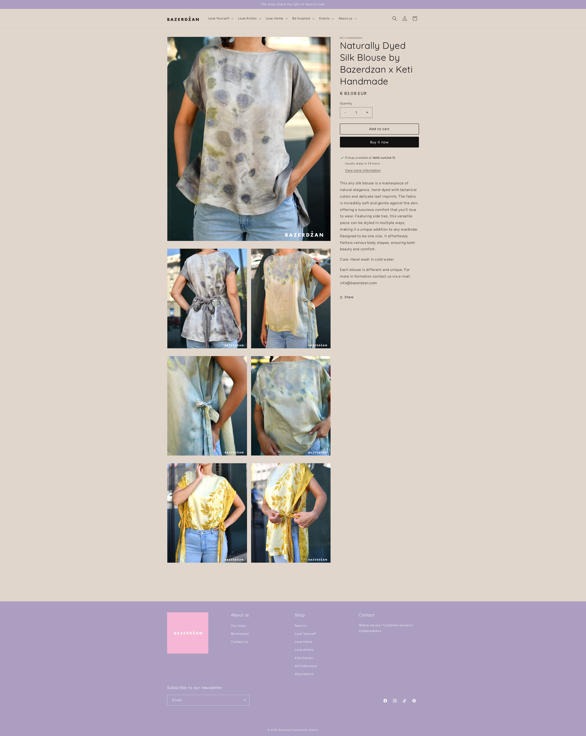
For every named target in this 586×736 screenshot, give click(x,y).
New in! (301, 626)
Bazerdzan (285, 729)
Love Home (303, 642)
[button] (221, 18)
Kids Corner (304, 658)
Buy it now (379, 142)
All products (304, 674)
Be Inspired (240, 634)
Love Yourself (305, 634)
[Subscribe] (244, 700)
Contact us (239, 642)
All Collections (306, 666)
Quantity (346, 103)
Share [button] (349, 297)
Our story (238, 626)
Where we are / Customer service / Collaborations (386, 628)
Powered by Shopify (305, 729)
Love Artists (304, 650)
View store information (363, 170)
